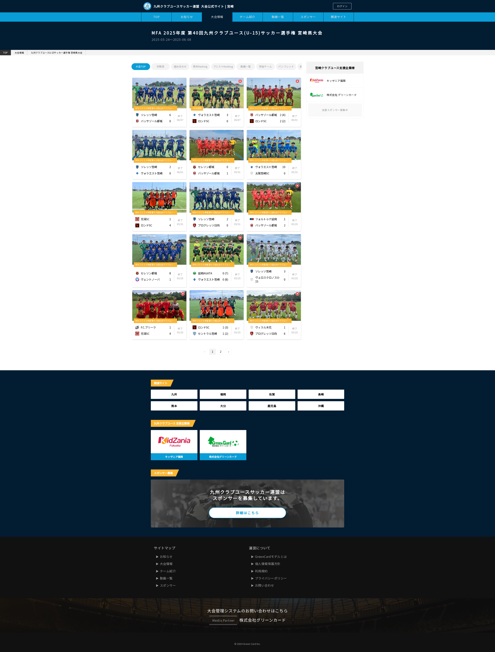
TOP (156, 17)
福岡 (223, 394)
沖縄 (321, 406)
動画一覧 (278, 17)
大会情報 (217, 17)
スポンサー (308, 17)
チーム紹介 (247, 17)
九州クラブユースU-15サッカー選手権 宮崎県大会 (56, 52)
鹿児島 (272, 406)
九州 (174, 394)
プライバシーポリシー (271, 578)
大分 (223, 406)
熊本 (174, 406)
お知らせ (187, 17)
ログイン (342, 6)
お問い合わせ (264, 585)
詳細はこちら (247, 512)
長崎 (321, 394)
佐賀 (272, 394)
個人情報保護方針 (268, 563)
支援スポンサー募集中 (335, 110)
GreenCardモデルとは (271, 556)
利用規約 (261, 571)
